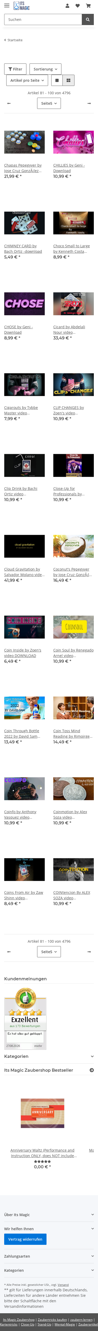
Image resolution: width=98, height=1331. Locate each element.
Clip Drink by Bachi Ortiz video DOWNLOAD (20, 491)
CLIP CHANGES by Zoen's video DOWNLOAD (68, 410)
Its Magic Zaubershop (18, 1319)
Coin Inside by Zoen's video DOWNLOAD (22, 653)
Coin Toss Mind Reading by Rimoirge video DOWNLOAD (71, 733)
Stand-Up (44, 1324)
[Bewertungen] (42, 1161)
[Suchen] (88, 19)
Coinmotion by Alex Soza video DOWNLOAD (70, 814)
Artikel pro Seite (24, 80)
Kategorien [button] (16, 1056)
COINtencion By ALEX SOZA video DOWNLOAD (71, 895)
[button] (67, 6)
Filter (17, 69)
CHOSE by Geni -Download (18, 329)
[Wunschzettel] (77, 6)
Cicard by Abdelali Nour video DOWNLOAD (69, 329)
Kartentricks (9, 1324)
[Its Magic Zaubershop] (22, 6)
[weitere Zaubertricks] (89, 103)
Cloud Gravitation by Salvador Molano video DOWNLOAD (24, 572)
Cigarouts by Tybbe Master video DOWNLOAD (21, 410)
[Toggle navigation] (6, 3)
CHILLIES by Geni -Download (69, 168)
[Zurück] (9, 103)
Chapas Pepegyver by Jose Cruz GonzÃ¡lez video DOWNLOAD (23, 168)
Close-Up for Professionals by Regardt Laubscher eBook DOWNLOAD (70, 491)
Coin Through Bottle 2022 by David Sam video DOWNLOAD (21, 733)
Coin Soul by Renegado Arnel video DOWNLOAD (73, 653)
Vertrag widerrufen (25, 1239)
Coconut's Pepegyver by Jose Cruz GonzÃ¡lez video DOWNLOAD (73, 572)
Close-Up (27, 1324)
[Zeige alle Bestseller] (92, 1070)
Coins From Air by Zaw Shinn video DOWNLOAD (23, 895)
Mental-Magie (65, 1324)
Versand (63, 1285)
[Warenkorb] (88, 6)
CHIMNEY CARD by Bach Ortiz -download (23, 248)
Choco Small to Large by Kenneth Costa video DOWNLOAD (71, 248)
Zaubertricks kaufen (52, 1319)
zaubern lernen (81, 1319)
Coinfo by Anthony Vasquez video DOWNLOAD (20, 814)
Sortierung (43, 69)
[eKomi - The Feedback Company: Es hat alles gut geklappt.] (25, 1018)
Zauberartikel (88, 1324)
